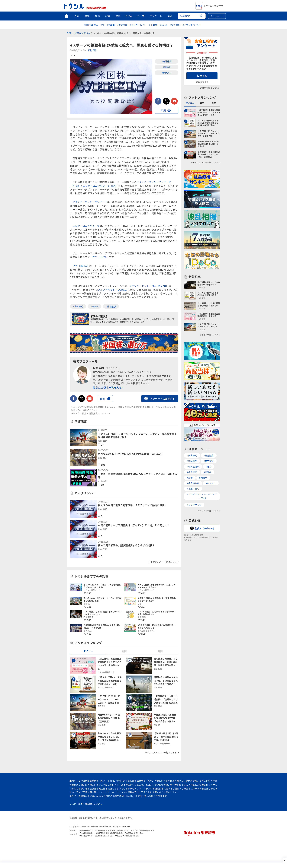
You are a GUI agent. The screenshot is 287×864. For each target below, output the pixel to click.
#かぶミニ (211, 483)
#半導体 (111, 24)
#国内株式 (192, 455)
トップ (66, 16)
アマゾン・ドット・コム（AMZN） (148, 286)
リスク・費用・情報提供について (86, 803)
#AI (102, 24)
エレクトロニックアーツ (86, 226)
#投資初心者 (193, 483)
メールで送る (174, 101)
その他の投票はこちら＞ (209, 87)
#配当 (209, 466)
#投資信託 (175, 24)
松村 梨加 (92, 50)
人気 (76, 16)
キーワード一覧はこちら (208, 510)
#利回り (203, 477)
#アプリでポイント (192, 24)
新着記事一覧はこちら (209, 334)
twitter (166, 101)
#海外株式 (167, 61)
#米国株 (153, 24)
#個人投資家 (193, 466)
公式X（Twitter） (205, 528)
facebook (158, 101)
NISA (129, 16)
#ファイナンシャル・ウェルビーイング (202, 496)
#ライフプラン (194, 504)
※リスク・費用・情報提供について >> (90, 413)
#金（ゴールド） (138, 24)
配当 (107, 16)
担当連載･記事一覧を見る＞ (108, 387)
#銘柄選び (167, 72)
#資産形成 (209, 455)
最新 (87, 16)
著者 (169, 16)
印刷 (163, 110)
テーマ (141, 16)
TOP (69, 33)
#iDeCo (163, 24)
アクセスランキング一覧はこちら (160, 752)
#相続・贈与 (193, 488)
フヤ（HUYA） (100, 257)
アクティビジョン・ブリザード (90, 202)
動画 (97, 16)
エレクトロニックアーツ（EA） (100, 185)
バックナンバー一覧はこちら (162, 561)
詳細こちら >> (90, 410)
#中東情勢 (122, 24)
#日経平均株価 (91, 24)
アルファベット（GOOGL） (113, 289)
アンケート (156, 16)
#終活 (190, 477)
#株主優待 (209, 460)
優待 (118, 16)
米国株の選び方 (82, 33)
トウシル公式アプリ (213, 5)
